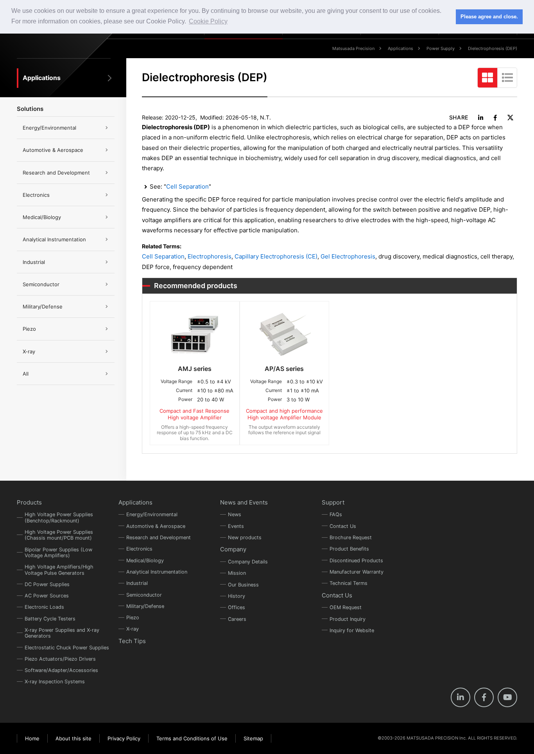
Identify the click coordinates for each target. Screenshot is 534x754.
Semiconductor (41, 284)
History (236, 596)
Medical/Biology (42, 217)
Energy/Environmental (49, 128)
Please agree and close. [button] (489, 17)
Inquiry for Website (352, 630)
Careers (237, 619)
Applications (400, 48)
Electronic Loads (44, 607)
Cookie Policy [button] (208, 21)
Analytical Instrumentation (54, 239)
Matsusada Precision (353, 48)
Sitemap (253, 738)
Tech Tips (132, 641)
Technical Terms (348, 583)
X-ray (29, 351)
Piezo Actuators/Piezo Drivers (60, 659)
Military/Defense (43, 306)
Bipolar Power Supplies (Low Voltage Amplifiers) (58, 552)
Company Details (248, 562)
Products (29, 502)
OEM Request (346, 607)
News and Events (244, 502)
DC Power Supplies (47, 584)
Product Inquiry (348, 619)
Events (236, 526)
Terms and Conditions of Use (192, 738)
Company (233, 549)
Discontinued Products (356, 560)
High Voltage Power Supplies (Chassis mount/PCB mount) (59, 535)
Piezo (29, 329)
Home (32, 738)
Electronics (36, 195)
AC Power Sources (47, 596)
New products (245, 537)
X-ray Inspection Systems (55, 681)
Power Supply (440, 48)
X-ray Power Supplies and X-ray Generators (62, 633)
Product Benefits (349, 549)
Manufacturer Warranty (356, 572)
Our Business (243, 585)
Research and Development (56, 172)
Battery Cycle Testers (50, 619)
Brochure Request (351, 537)
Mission (237, 573)
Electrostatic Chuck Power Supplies (67, 648)
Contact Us (343, 526)
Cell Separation (187, 186)
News (234, 514)
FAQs (336, 514)
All (26, 374)
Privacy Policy (124, 738)
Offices (236, 607)
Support (333, 502)
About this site (73, 738)
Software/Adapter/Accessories (61, 670)
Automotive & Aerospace (53, 150)
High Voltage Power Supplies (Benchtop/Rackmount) (59, 517)
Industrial (34, 262)
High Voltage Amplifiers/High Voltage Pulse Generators (59, 570)
